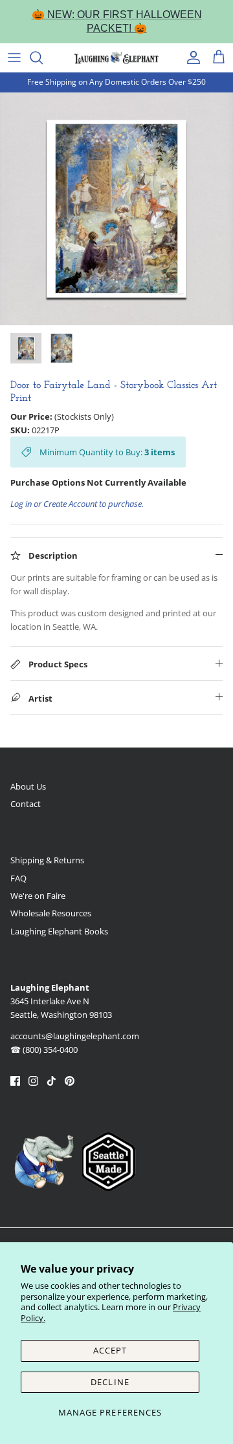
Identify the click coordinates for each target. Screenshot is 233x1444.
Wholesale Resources (50, 913)
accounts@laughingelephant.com (74, 1036)
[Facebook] (15, 1081)
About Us (28, 786)
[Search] (42, 57)
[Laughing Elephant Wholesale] (116, 57)
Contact (25, 804)
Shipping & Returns (47, 860)
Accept (110, 1350)
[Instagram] (33, 1081)
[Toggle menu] (14, 57)
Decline (110, 1382)
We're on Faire (37, 895)
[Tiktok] (51, 1081)
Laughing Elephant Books (59, 931)
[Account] (190, 57)
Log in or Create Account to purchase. (77, 504)
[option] (116, 208)
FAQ (18, 878)
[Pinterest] (69, 1081)
